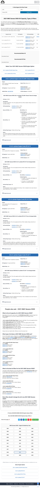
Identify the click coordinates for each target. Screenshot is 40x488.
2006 (20, 437)
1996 (8, 428)
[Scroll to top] (37, 481)
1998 (32, 428)
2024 (20, 455)
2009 (20, 440)
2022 (32, 452)
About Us (11, 483)
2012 (20, 443)
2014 (8, 446)
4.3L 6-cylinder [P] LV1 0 (29, 70)
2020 (8, 452)
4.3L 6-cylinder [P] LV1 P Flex (10, 73)
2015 (20, 446)
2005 (8, 437)
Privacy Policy (22, 483)
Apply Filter (29, 12)
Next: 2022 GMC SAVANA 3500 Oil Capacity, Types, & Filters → (20, 415)
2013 (32, 443)
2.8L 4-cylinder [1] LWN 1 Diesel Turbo (10, 70)
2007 (32, 437)
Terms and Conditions (29, 483)
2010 (32, 440)
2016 (32, 446)
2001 (32, 431)
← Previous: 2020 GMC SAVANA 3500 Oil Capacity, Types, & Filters (20, 413)
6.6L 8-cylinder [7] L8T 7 (30, 73)
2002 (8, 434)
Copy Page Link (35, 419)
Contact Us (16, 483)
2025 (32, 455)
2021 (20, 452)
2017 (8, 449)
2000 (20, 431)
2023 (8, 455)
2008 (8, 440)
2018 (20, 449)
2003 (20, 434)
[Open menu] (38, 2)
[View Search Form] (35, 2)
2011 (7, 443)
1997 (20, 428)
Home (7, 483)
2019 (32, 449)
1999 (8, 431)
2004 (32, 434)
